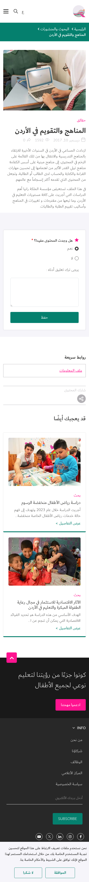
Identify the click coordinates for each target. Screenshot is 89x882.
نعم (70, 248)
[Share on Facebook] (81, 399)
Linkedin (59, 836)
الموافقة (60, 872)
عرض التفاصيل (70, 523)
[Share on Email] (81, 399)
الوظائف (76, 762)
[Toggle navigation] (6, 11)
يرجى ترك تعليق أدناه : (62, 270)
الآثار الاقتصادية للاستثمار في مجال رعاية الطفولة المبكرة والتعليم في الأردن (49, 605)
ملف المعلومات (70, 371)
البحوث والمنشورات (54, 29)
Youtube (39, 836)
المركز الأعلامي (72, 773)
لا (72, 258)
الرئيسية (80, 29)
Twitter (49, 836)
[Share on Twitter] (81, 399)
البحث (16, 11)
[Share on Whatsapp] (81, 399)
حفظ (44, 317)
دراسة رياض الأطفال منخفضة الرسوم (51, 502)
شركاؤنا (77, 751)
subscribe (67, 819)
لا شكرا (28, 872)
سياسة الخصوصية (69, 784)
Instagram (70, 836)
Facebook (80, 836)
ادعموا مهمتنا (70, 705)
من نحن (76, 740)
